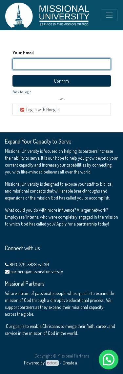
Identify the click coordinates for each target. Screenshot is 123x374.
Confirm (61, 81)
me (7, 236)
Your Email (23, 52)
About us (54, 284)
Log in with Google (41, 109)
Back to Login (21, 91)
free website (88, 362)
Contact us (14, 257)
